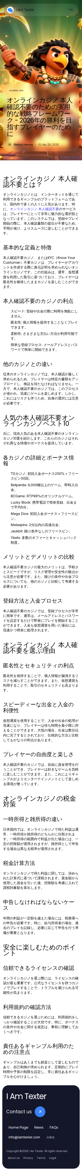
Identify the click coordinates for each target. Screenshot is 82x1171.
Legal (52, 1158)
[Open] (70, 10)
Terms (41, 1158)
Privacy (28, 1158)
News (38, 1127)
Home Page (18, 1127)
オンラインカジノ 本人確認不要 (34, 209)
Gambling (16, 90)
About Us (14, 1158)
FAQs (54, 1127)
